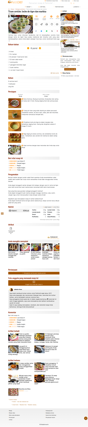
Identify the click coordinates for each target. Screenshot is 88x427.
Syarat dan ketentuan (51, 415)
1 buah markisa (13, 67)
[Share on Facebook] (36, 31)
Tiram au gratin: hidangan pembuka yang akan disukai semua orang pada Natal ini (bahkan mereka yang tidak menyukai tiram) (19, 338)
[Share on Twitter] (52, 31)
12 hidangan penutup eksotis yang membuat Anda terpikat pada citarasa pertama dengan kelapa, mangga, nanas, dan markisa (46, 338)
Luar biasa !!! (21, 161)
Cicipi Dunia (15, 404)
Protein (14, 401)
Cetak (77, 75)
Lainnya (76, 6)
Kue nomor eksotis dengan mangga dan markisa (13, 254)
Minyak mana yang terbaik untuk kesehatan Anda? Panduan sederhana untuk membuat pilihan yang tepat (20, 379)
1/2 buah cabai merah (15, 59)
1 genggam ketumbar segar (17, 65)
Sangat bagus (21, 163)
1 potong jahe (13, 62)
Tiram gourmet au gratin (24, 253)
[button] (10, 24)
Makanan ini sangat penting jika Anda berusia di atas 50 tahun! (51, 348)
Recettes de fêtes (24, 389)
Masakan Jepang (32, 404)
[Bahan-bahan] (2, 213)
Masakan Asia (23, 404)
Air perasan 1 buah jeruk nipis (18, 57)
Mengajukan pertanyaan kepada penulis (35, 273)
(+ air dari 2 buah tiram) (16, 70)
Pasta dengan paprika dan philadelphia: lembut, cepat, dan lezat (58, 255)
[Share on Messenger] (41, 31)
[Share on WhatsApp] (47, 31)
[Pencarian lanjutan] (74, 3)
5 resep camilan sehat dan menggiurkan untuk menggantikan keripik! (26, 365)
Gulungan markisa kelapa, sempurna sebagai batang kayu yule (47, 255)
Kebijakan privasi (50, 413)
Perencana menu (69, 69)
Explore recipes (13, 399)
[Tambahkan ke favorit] (36, 24)
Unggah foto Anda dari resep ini (34, 284)
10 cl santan (13, 54)
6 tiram (11, 51)
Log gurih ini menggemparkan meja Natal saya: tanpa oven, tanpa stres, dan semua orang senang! (19, 350)
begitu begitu (21, 167)
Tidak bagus (21, 170)
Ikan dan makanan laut (22, 401)
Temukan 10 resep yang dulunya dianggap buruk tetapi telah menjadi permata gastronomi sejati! (46, 379)
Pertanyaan (59, 6)
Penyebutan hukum (50, 417)
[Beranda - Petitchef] (9, 9)
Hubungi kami (49, 410)
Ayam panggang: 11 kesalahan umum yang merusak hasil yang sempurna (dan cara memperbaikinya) (46, 367)
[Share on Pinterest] (57, 31)
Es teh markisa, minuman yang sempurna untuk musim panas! (36, 255)
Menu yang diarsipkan (68, 75)
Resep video (12, 413)
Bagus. (19, 165)
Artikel (42, 6)
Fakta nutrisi (55, 73)
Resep (28, 6)
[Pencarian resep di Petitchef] (71, 3)
